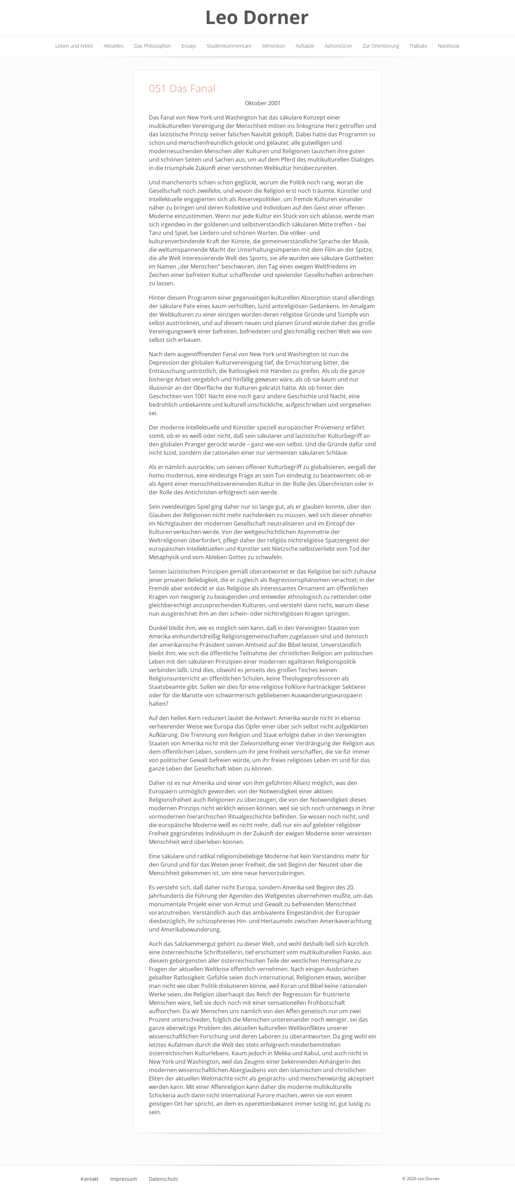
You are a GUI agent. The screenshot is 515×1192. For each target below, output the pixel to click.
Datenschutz (163, 1179)
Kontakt (89, 1179)
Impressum (123, 1179)
